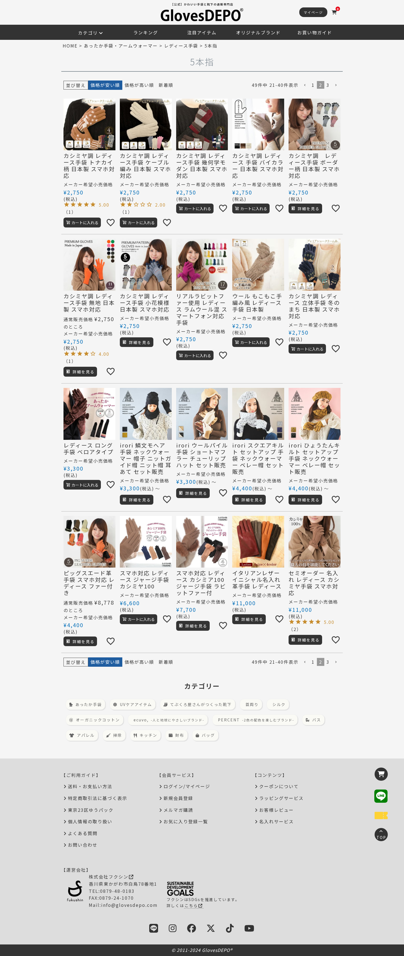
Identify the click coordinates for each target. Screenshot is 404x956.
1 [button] (313, 85)
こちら (191, 905)
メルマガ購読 (178, 810)
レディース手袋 (181, 45)
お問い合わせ (83, 844)
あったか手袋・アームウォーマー (121, 45)
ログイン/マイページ (187, 786)
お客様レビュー (276, 810)
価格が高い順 (139, 85)
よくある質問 (83, 833)
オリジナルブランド (258, 32)
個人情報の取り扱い (90, 821)
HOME (70, 45)
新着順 (166, 85)
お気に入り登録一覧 (186, 821)
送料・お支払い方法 (90, 786)
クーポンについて (279, 786)
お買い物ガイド (314, 32)
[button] (305, 85)
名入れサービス (276, 821)
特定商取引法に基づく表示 (97, 798)
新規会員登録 (178, 798)
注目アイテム (202, 32)
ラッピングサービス (281, 798)
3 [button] (328, 85)
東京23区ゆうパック (91, 810)
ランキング (145, 32)
